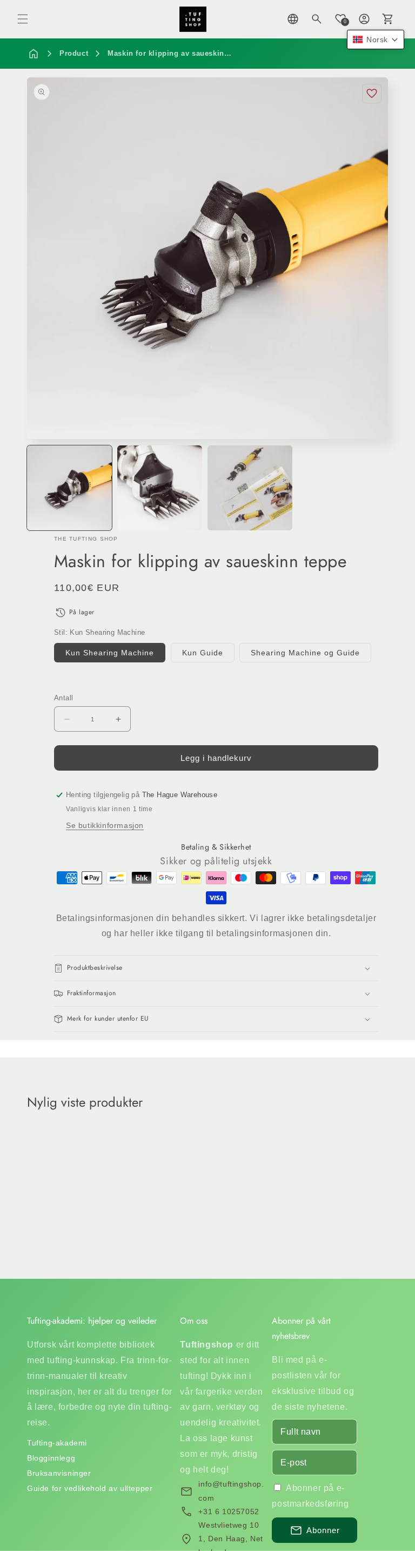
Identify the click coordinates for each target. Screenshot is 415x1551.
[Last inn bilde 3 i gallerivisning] (159, 487)
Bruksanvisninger (59, 1473)
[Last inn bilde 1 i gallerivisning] (69, 487)
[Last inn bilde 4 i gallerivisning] (250, 487)
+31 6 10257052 (228, 1511)
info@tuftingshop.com (231, 1491)
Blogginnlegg (51, 1458)
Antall (63, 698)
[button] (23, 19)
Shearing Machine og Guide (305, 652)
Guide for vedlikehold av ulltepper (89, 1488)
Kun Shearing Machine (109, 652)
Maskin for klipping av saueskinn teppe (179, 53)
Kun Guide (202, 652)
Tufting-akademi (57, 1442)
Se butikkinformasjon (105, 825)
